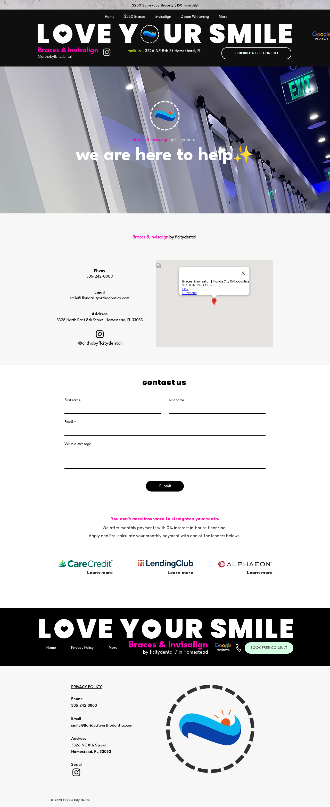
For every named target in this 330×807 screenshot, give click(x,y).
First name (72, 400)
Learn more (180, 573)
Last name (176, 400)
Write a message (77, 444)
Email (68, 422)
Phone (99, 271)
